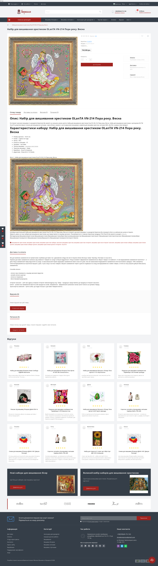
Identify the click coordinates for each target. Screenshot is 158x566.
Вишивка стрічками (50, 547)
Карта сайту (11, 545)
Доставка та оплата (30, 112)
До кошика (97, 64)
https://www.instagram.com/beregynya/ (96, 545)
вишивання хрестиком (19, 242)
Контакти (10, 542)
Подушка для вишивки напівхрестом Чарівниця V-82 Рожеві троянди (134, 371)
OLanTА (89, 41)
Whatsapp (125, 546)
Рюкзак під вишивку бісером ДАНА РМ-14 (24, 409)
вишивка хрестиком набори (123, 242)
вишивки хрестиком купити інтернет (49, 244)
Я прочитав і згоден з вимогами (95, 521)
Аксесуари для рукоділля (85, 20)
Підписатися (143, 518)
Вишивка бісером (51, 20)
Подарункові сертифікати (15, 550)
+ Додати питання (18, 330)
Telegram (122, 546)
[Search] (100, 12)
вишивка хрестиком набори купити (26, 244)
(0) (96, 36)
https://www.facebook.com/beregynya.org (81, 545)
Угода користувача (93, 521)
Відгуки (121, 20)
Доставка (43, 4)
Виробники (10, 547)
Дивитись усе (17, 487)
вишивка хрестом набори (48, 242)
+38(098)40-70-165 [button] (124, 534)
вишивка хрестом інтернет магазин (103, 242)
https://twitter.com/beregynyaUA (85, 545)
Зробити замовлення (145, 12)
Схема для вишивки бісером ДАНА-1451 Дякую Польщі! (24, 452)
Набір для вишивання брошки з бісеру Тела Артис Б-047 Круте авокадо (97, 410)
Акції (8, 553)
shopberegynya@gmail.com (126, 537)
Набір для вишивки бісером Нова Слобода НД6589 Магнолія (24, 371)
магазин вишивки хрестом (65, 242)
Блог (128, 20)
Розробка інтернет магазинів (15, 560)
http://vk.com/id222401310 (100, 545)
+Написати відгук (18, 308)
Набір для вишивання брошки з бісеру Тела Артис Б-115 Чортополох (97, 371)
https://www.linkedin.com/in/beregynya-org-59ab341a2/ (89, 545)
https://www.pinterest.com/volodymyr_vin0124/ (92, 545)
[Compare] (148, 36)
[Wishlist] (142, 36)
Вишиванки (47, 539)
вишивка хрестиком (31, 146)
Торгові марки (102, 20)
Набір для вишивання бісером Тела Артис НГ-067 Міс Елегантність (60, 371)
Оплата (36, 4)
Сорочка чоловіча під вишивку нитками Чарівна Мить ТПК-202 (134, 410)
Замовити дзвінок (120, 12)
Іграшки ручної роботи (51, 537)
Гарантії (132, 75)
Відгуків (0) (44, 112)
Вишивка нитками (67, 20)
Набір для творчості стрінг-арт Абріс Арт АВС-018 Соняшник (97, 452)
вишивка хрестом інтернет (82, 242)
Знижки (113, 20)
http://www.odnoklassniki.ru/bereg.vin (103, 545)
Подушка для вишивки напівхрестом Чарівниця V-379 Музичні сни (61, 410)
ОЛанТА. (124, 234)
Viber (118, 546)
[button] (2, 244)
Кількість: (84, 56)
